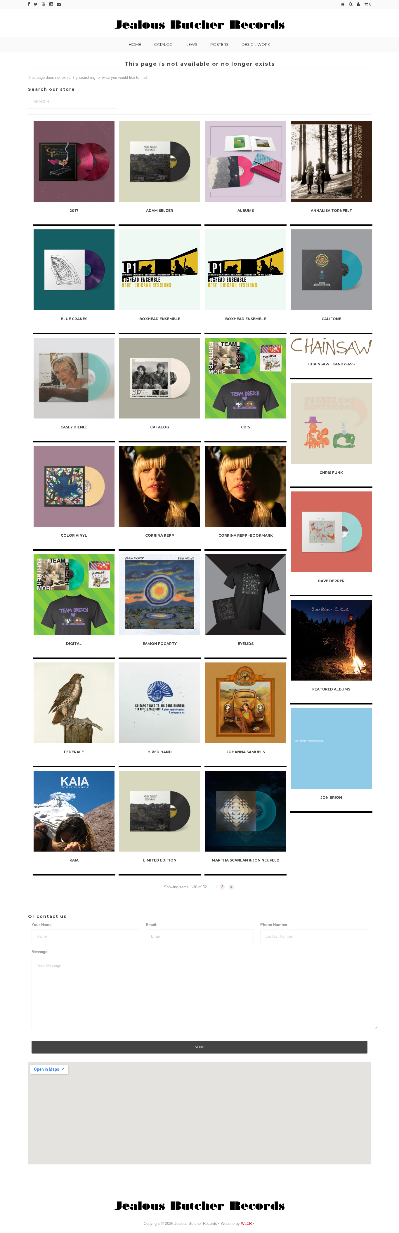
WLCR (246, 1223)
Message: (40, 952)
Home (135, 44)
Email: (151, 924)
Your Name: (42, 924)
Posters (219, 44)
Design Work (256, 44)
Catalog (163, 44)
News (191, 44)
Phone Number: (274, 924)
